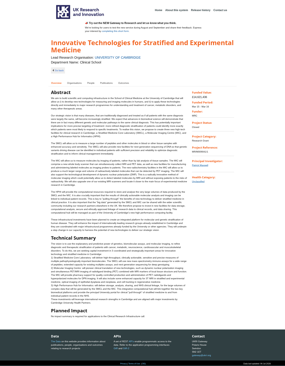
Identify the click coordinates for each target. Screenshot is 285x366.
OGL (144, 364)
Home (158, 10)
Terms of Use (134, 364)
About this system (176, 10)
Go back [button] (59, 70)
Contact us (220, 10)
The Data (56, 341)
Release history (200, 10)
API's (131, 341)
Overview (56, 83)
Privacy (123, 364)
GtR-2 (126, 348)
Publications (106, 83)
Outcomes (123, 83)
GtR (116, 348)
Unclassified (198, 181)
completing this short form (115, 31)
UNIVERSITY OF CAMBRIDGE (118, 57)
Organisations (74, 83)
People (91, 83)
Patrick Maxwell (200, 165)
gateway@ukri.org (201, 355)
